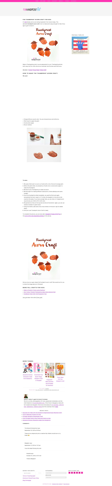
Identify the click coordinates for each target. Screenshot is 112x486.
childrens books (38, 406)
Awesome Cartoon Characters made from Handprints (36, 420)
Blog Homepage (27, 480)
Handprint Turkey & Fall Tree (53, 214)
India (56, 406)
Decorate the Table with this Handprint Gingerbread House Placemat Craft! (42, 412)
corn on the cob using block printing (34, 216)
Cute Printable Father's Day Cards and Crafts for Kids (37, 418)
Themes (47, 388)
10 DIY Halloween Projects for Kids (32, 414)
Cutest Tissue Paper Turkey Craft (37, 70)
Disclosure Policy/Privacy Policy (31, 478)
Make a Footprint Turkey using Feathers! (34, 290)
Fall (25, 22)
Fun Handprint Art (32, 10)
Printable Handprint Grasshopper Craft (33, 416)
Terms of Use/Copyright (29, 475)
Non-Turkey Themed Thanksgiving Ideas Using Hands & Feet (40, 292)
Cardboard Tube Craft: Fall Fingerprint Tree (35, 294)
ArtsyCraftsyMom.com (39, 403)
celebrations (30, 406)
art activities (54, 404)
